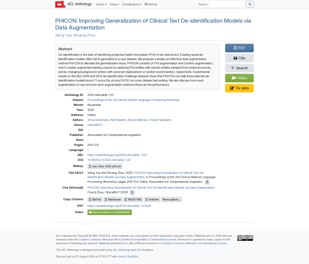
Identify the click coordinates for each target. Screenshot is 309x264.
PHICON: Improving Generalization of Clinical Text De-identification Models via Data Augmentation (151, 187)
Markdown (114, 199)
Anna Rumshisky (98, 120)
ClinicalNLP (94, 125)
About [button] (100, 4)
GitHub (152, 4)
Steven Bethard (137, 120)
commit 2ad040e (128, 256)
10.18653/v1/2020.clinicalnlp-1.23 (109, 160)
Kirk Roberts (118, 120)
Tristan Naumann (160, 120)
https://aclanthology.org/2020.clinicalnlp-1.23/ (117, 155)
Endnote (154, 199)
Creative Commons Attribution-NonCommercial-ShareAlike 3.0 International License (127, 239)
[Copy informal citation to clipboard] (132, 192)
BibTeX (96, 199)
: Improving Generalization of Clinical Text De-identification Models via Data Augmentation (153, 24)
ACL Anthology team (125, 249)
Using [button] (113, 4)
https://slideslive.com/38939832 (111, 212)
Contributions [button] (130, 4)
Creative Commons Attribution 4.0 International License (194, 243)
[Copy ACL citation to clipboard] (207, 182)
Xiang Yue (63, 35)
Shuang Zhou (84, 35)
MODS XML (135, 199)
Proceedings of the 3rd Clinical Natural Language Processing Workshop (133, 100)
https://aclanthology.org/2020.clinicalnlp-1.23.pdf (119, 206)
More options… (171, 199)
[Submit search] (250, 4)
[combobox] (220, 4)
